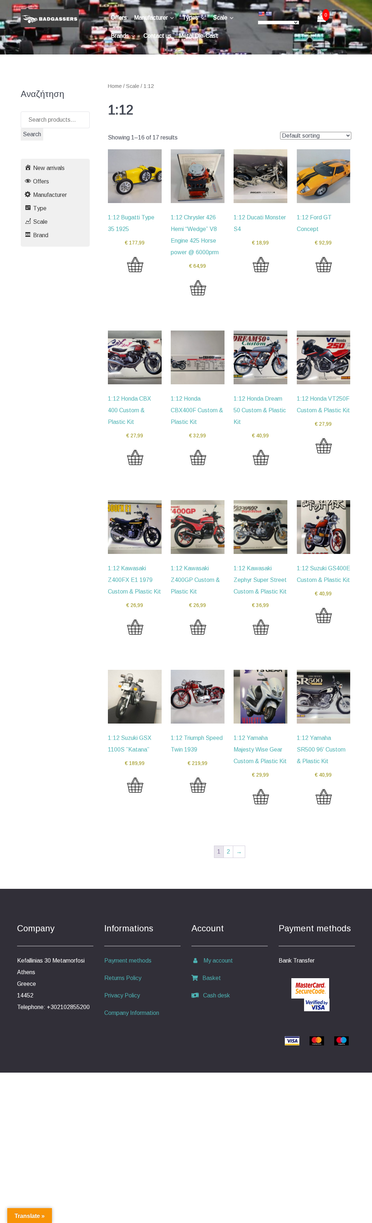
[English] (261, 14)
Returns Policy (122, 978)
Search (32, 134)
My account (216, 960)
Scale (132, 86)
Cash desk (214, 995)
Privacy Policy (122, 995)
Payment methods (127, 960)
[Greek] (268, 14)
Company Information (131, 1013)
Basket (209, 978)
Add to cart (135, 272)
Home (115, 86)
